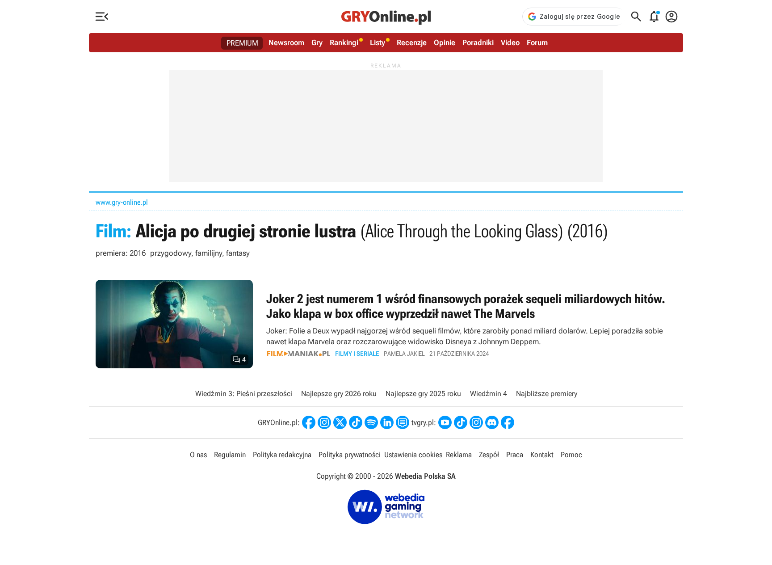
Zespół (489, 454)
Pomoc (571, 454)
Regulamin (230, 454)
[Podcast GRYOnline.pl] (371, 422)
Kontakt (542, 454)
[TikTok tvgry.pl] (460, 422)
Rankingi (344, 42)
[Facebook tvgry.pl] (507, 422)
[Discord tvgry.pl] (492, 422)
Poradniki (478, 42)
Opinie (444, 42)
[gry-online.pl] (386, 16)
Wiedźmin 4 (488, 393)
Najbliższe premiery (546, 393)
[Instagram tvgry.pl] (476, 422)
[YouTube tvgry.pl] (445, 422)
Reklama (459, 454)
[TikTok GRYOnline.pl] (355, 422)
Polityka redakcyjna (282, 454)
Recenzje (412, 42)
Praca (514, 454)
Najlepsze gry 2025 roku (423, 393)
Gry (317, 42)
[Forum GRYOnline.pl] (402, 422)
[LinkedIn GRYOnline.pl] (387, 422)
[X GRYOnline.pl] (340, 422)
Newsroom (286, 42)
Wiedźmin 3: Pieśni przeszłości (243, 393)
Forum (537, 42)
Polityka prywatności (350, 454)
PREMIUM (242, 42)
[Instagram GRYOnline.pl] (324, 422)
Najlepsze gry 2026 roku (339, 393)
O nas (198, 454)
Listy (377, 42)
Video (510, 42)
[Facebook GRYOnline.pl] (308, 422)
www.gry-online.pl (122, 202)
